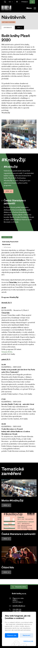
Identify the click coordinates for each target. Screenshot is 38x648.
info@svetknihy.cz (19, 606)
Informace (8, 27)
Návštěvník (6, 245)
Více (19, 27)
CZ (10, 2)
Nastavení (26, 635)
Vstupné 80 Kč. (7, 352)
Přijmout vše (11, 635)
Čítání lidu (7, 567)
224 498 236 (17, 609)
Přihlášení (24, 2)
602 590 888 (17, 611)
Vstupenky (20, 587)
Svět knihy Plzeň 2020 (10, 242)
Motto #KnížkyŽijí (12, 501)
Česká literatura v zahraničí (18, 534)
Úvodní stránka (6, 237)
